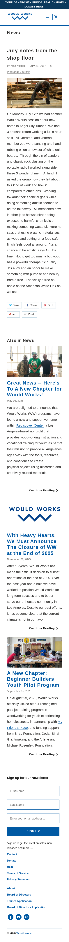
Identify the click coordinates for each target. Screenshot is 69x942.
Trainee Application (19, 901)
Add (15, 314)
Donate (11, 860)
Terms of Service (18, 873)
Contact (12, 854)
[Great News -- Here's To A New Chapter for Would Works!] (34, 361)
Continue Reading (42, 490)
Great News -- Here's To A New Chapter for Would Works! (34, 388)
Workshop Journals (18, 71)
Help (10, 866)
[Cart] (55, 17)
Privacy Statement (18, 879)
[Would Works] (20, 18)
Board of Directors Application (26, 907)
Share (33, 305)
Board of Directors (19, 894)
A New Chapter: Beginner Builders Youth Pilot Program (33, 679)
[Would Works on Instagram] (26, 917)
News (13, 32)
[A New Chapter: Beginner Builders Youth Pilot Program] (34, 652)
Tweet (16, 305)
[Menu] (48, 17)
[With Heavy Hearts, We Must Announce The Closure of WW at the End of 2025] (34, 514)
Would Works (24, 933)
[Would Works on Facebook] (10, 917)
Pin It (50, 305)
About (11, 888)
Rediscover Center (30, 425)
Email (31, 314)
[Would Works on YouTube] (18, 917)
